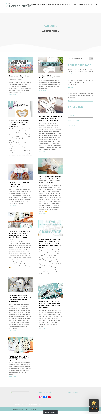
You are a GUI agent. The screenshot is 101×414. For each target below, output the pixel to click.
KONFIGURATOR (34, 4)
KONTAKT (17, 405)
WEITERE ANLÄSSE (66, 4)
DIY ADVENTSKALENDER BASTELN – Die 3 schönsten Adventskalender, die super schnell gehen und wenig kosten (19, 235)
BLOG (75, 4)
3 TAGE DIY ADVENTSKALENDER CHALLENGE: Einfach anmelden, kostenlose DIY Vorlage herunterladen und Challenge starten (50, 243)
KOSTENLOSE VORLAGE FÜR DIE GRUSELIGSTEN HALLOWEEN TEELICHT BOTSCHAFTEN (80, 82)
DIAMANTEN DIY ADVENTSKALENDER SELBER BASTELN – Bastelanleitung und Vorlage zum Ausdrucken (20, 298)
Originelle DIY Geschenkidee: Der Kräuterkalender (49, 77)
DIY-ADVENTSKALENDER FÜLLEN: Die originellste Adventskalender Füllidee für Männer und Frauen (49, 304)
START (27, 4)
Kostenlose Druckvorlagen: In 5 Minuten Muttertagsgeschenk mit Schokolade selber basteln (80, 95)
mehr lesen (12, 94)
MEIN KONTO (87, 4)
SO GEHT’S (80, 4)
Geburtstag (71, 115)
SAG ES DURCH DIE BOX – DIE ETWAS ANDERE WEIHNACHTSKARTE (19, 185)
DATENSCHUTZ (33, 405)
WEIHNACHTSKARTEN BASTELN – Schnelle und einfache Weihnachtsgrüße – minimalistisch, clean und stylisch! (50, 180)
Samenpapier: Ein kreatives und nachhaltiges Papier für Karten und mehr (19, 78)
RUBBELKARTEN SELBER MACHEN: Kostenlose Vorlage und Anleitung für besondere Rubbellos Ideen (20, 123)
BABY (58, 4)
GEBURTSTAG (51, 4)
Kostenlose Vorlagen (73, 120)
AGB (40, 405)
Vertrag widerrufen (50, 412)
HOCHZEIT (42, 4)
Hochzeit (70, 111)
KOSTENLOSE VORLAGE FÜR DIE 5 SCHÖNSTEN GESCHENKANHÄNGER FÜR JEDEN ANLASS (50, 118)
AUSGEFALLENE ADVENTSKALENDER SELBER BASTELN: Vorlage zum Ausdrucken (20, 358)
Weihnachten (71, 125)
